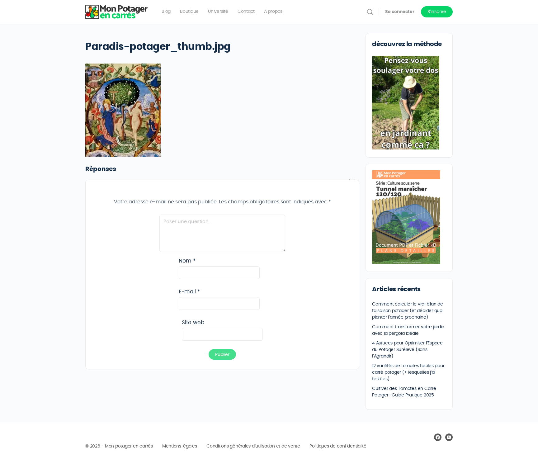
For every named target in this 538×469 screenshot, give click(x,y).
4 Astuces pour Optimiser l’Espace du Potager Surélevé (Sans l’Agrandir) (407, 349)
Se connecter (399, 12)
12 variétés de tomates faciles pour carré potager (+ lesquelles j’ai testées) (408, 372)
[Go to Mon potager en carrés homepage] (116, 10)
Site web (193, 322)
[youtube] (449, 437)
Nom (187, 260)
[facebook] (437, 437)
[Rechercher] (370, 12)
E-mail (189, 291)
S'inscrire (436, 12)
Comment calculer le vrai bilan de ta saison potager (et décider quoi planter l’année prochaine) (407, 311)
